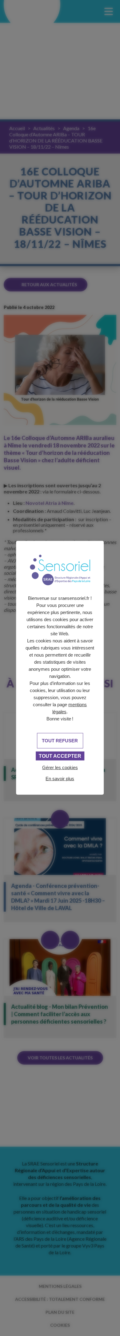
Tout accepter (60, 756)
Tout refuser (60, 740)
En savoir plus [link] (60, 778)
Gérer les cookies (60, 767)
